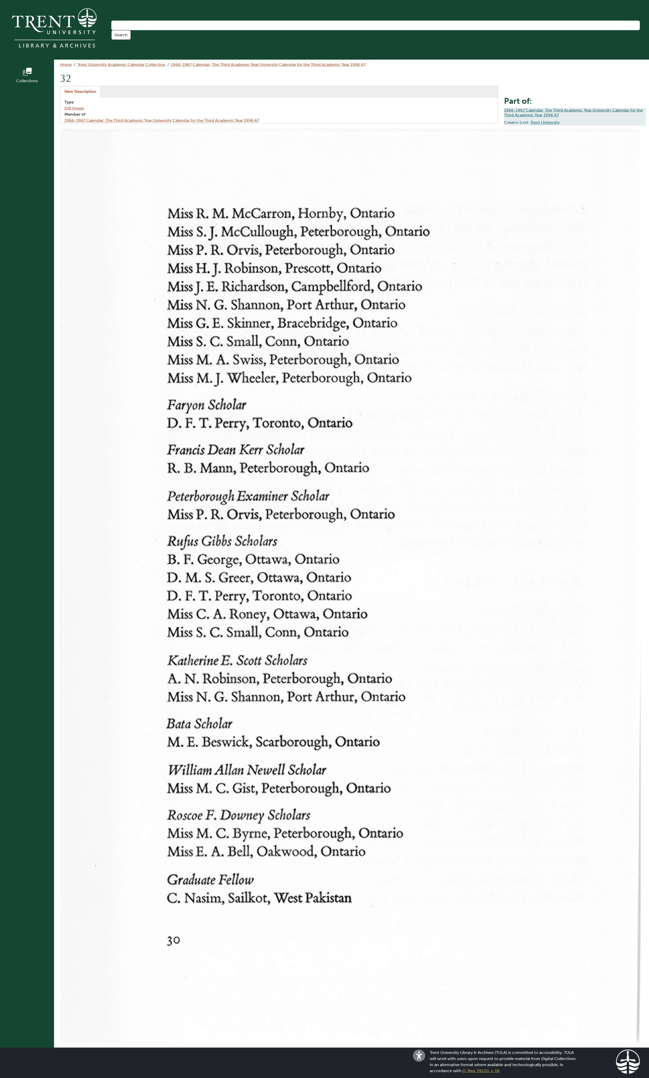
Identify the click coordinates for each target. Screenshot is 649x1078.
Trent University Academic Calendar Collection (121, 64)
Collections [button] (27, 80)
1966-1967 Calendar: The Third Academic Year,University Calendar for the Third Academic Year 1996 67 (268, 64)
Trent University (545, 122)
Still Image (74, 108)
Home (66, 64)
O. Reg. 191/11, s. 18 (480, 1070)
